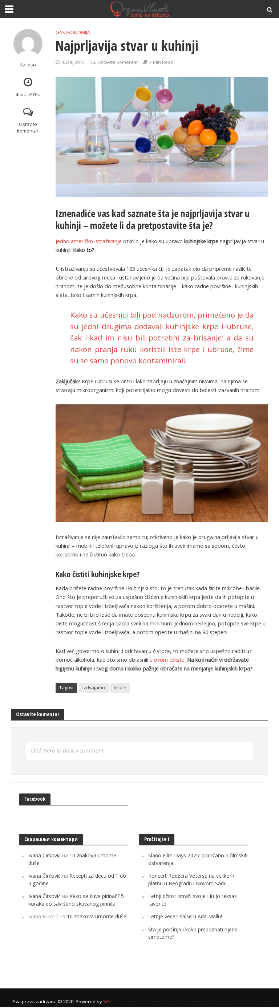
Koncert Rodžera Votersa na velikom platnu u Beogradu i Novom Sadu (191, 879)
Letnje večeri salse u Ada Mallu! (185, 916)
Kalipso (28, 65)
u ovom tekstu (167, 659)
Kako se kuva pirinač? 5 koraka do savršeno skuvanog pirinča (76, 900)
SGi (107, 1001)
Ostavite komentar (28, 127)
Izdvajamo (93, 687)
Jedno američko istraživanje (89, 241)
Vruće (120, 687)
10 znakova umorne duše (96, 916)
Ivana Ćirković (44, 855)
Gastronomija (73, 32)
